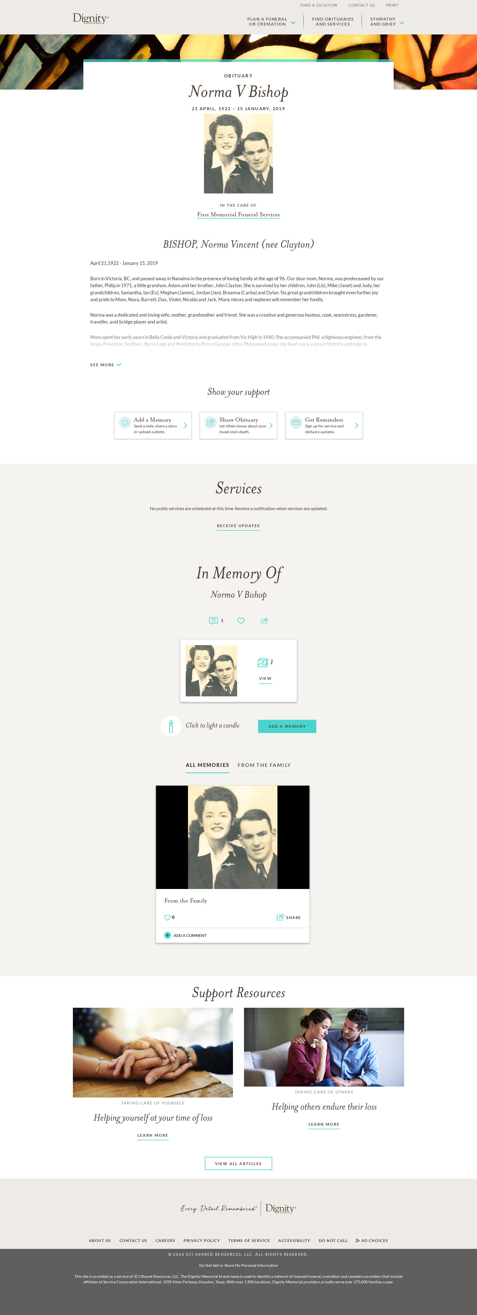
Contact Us (362, 5)
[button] (271, 21)
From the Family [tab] (264, 765)
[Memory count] (213, 620)
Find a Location (319, 5)
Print (392, 5)
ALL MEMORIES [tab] (208, 765)
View (265, 678)
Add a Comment (190, 935)
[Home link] (91, 18)
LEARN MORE (153, 1135)
